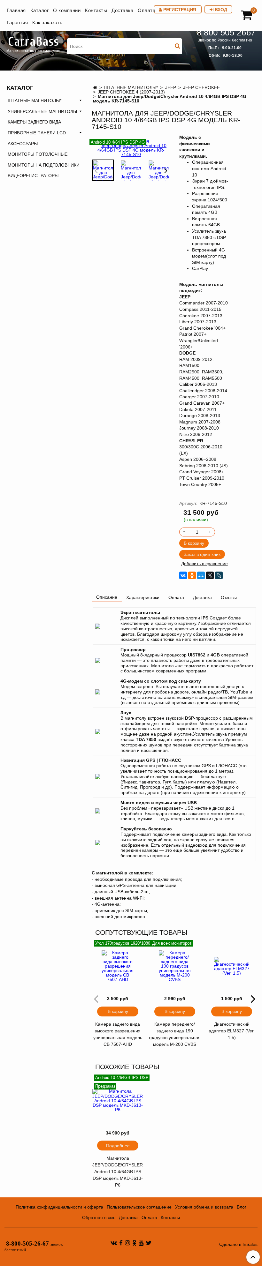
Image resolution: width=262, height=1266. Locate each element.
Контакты (96, 10)
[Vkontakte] (114, 1242)
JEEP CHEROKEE (201, 87)
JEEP (170, 87)
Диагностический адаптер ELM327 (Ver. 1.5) (232, 1031)
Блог (241, 1207)
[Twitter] (148, 1242)
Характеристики (142, 597)
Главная (16, 10)
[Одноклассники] (192, 575)
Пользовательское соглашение (139, 1207)
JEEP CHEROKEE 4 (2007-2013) (131, 91)
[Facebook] (121, 1242)
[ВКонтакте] (183, 575)
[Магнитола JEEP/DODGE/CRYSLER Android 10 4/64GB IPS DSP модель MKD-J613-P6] (117, 1100)
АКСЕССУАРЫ (23, 143)
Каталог (39, 10)
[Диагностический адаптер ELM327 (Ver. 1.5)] (232, 966)
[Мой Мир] (201, 575)
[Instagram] (127, 1242)
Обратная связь (98, 1217)
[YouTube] (141, 1242)
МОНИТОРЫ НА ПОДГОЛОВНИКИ (44, 165)
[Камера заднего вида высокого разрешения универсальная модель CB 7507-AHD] (117, 966)
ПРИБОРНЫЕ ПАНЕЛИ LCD (37, 132)
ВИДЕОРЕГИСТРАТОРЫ (33, 175)
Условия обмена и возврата (204, 1207)
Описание (106, 597)
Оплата (146, 10)
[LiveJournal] (219, 575)
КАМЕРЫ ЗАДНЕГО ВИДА (34, 121)
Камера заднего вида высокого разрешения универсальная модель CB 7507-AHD (117, 1034)
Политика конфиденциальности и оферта (59, 1207)
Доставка (122, 10)
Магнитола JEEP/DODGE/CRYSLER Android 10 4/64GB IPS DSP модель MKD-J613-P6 (117, 1171)
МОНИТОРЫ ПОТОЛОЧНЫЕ (37, 154)
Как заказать (47, 22)
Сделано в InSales (238, 1244)
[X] (210, 575)
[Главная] (95, 87)
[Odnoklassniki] (134, 1242)
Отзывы (229, 597)
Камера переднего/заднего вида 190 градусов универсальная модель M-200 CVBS (175, 1034)
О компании (67, 10)
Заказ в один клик (202, 554)
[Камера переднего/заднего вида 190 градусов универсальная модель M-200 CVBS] (175, 966)
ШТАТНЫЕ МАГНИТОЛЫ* (131, 87)
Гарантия (17, 22)
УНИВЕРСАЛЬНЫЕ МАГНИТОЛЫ (42, 111)
